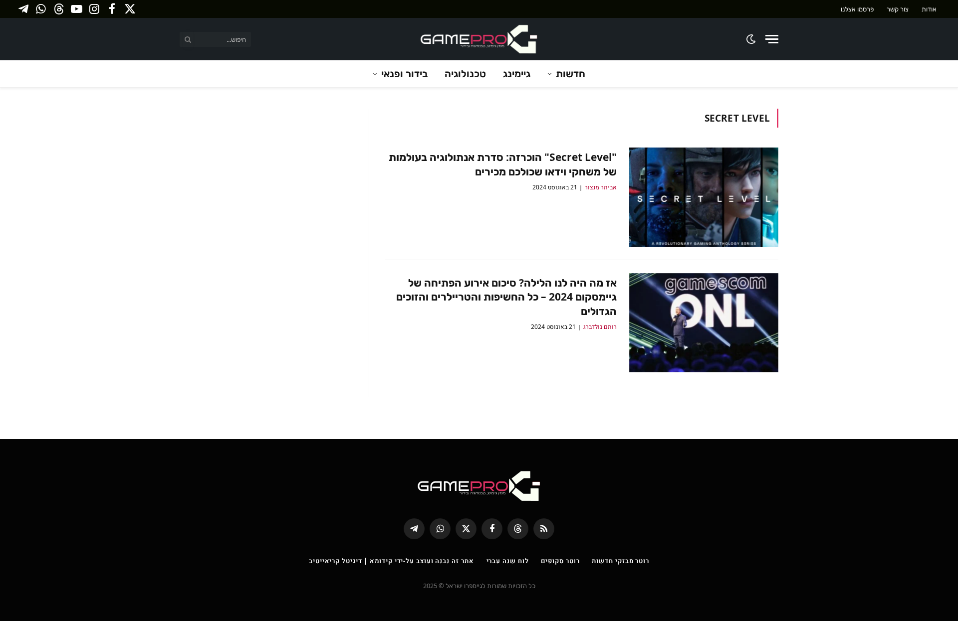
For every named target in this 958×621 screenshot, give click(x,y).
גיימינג (516, 73)
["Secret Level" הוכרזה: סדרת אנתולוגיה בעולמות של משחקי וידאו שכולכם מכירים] (703, 197)
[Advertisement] (267, 178)
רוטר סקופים (560, 560)
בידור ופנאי (404, 73)
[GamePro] (479, 39)
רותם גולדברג (600, 326)
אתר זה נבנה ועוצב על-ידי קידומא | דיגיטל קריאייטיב (391, 560)
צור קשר (898, 8)
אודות (929, 8)
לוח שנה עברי (507, 560)
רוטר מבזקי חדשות (620, 560)
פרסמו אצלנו (857, 8)
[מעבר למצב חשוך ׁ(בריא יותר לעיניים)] (751, 39)
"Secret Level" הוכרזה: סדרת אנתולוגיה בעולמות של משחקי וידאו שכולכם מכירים (503, 164)
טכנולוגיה (465, 73)
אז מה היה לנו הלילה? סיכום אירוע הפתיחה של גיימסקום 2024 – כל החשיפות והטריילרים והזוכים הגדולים (506, 297)
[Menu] (771, 39)
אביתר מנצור (601, 187)
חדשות (570, 73)
